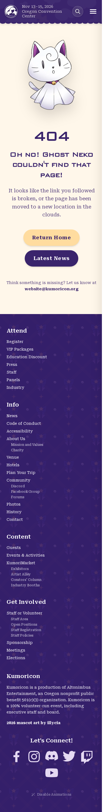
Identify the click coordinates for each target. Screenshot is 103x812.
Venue (13, 457)
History (14, 512)
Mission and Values (27, 445)
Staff (11, 372)
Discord (18, 486)
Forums (17, 497)
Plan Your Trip (21, 472)
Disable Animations (54, 794)
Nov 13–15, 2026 (37, 6)
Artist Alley (21, 574)
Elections (16, 658)
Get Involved (26, 602)
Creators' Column (26, 580)
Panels (13, 380)
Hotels (13, 465)
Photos (14, 504)
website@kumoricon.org (51, 289)
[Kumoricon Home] (11, 11)
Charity (17, 450)
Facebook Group (25, 492)
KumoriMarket (21, 563)
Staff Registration (26, 630)
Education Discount (27, 357)
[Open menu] (93, 11)
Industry (15, 387)
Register (15, 341)
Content (19, 536)
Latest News (52, 258)
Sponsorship (20, 642)
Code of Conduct (24, 423)
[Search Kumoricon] (77, 11)
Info (13, 404)
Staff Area (19, 619)
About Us (16, 439)
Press (12, 364)
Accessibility (20, 431)
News (12, 416)
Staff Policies (22, 635)
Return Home (51, 237)
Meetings (16, 650)
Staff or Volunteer (24, 613)
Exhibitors (20, 569)
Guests (14, 547)
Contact (15, 519)
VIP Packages (20, 349)
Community (18, 480)
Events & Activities (26, 555)
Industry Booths (25, 585)
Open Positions (24, 624)
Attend (17, 330)
